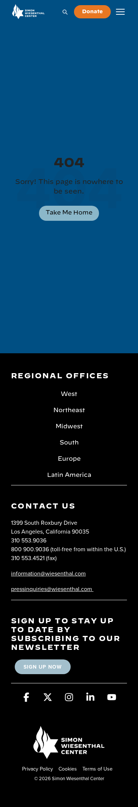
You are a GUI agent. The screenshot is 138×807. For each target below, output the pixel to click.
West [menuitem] (69, 394)
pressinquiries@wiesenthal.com (51, 589)
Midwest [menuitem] (69, 426)
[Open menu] (120, 12)
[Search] (64, 11)
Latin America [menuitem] (69, 475)
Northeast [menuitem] (69, 410)
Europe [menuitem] (69, 459)
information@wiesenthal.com (48, 573)
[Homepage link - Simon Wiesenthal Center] (69, 756)
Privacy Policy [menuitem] (37, 768)
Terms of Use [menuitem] (97, 768)
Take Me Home (69, 213)
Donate (92, 11)
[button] (26, 699)
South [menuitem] (69, 443)
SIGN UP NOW (43, 666)
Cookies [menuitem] (68, 768)
